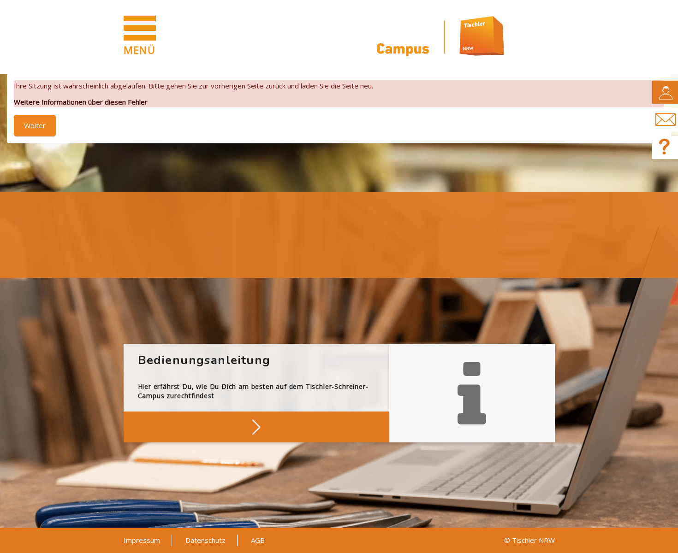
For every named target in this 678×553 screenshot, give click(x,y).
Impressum (142, 540)
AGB (258, 540)
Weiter (35, 125)
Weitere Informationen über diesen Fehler (81, 101)
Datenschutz (205, 540)
